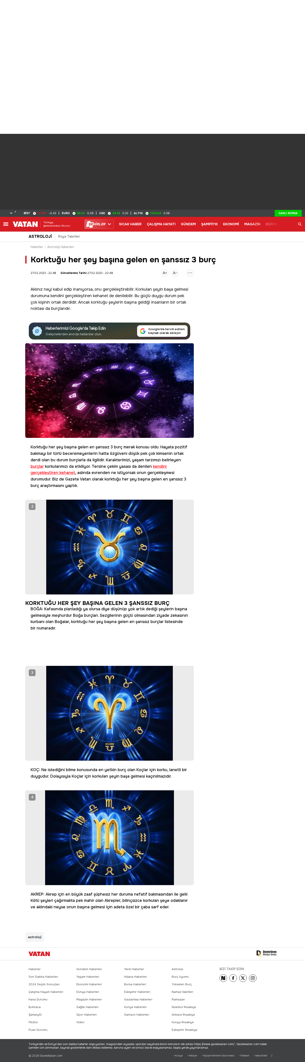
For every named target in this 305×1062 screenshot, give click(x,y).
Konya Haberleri (135, 1007)
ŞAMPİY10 (209, 224)
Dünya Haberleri (87, 992)
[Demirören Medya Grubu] (266, 953)
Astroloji (177, 969)
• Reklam (244, 1055)
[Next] (223, 978)
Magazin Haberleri (89, 999)
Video (80, 1022)
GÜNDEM (188, 224)
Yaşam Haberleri (87, 977)
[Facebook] (233, 978)
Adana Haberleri (135, 977)
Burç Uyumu (180, 977)
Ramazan (178, 999)
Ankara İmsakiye (183, 1014)
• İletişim (192, 1055)
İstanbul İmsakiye (184, 1007)
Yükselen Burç (182, 984)
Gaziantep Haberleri (138, 999)
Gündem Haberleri (89, 969)
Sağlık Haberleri (87, 1007)
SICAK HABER (130, 224)
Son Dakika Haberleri (43, 977)
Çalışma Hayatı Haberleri (46, 992)
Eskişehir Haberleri (137, 992)
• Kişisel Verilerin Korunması (218, 1055)
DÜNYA (272, 224)
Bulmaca (35, 1007)
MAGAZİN (252, 224)
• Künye (178, 1055)
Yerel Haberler (134, 969)
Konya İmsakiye (183, 1022)
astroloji (34, 937)
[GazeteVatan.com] (39, 953)
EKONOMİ (231, 224)
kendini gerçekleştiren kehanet (79, 295)
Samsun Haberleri (136, 1014)
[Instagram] (253, 978)
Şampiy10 (35, 1014)
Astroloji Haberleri (60, 247)
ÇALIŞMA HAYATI (161, 224)
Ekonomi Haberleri (89, 984)
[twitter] (243, 978)
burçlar (37, 466)
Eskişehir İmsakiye (184, 1030)
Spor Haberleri (86, 1014)
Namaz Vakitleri (182, 992)
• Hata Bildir (260, 1055)
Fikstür (33, 1022)
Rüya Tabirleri (69, 236)
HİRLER (96, 224)
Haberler (37, 247)
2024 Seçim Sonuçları (44, 984)
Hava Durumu (38, 999)
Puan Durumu (38, 1030)
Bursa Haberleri (135, 984)
